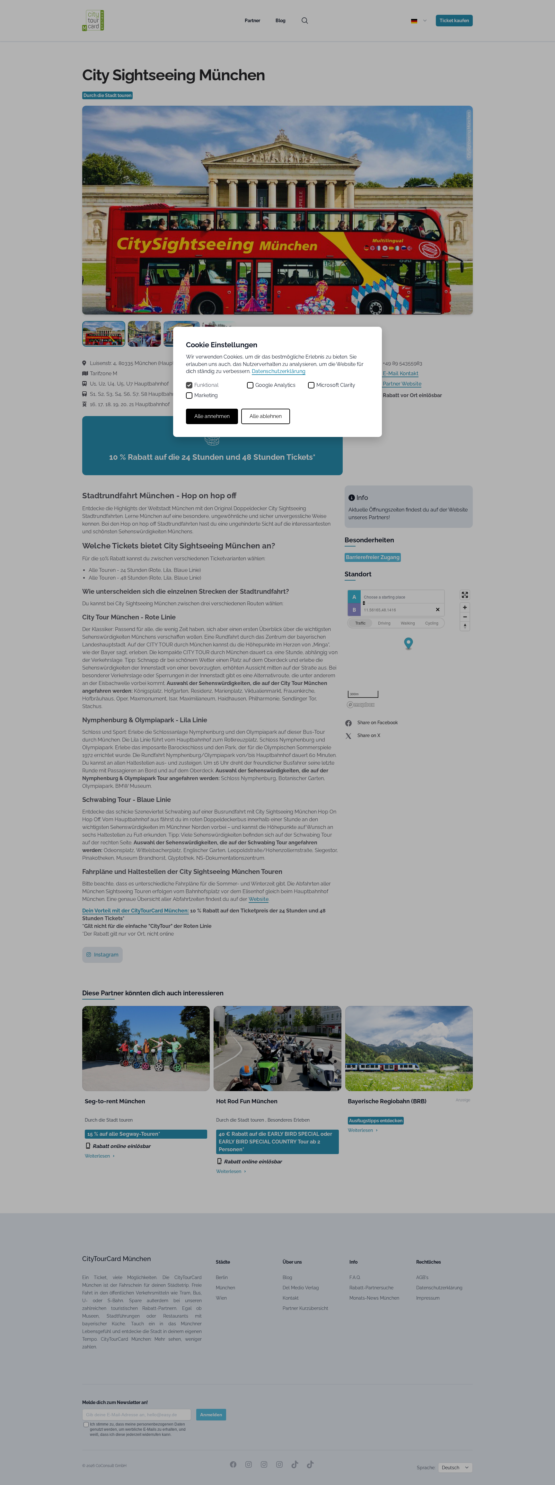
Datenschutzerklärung (278, 371)
